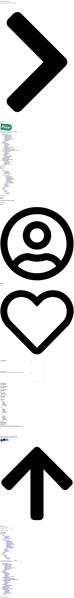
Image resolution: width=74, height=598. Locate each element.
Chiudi (6, 597)
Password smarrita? (3, 533)
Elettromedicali (6, 163)
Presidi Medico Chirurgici (6, 151)
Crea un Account (5, 526)
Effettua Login (3, 532)
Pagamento (6, 549)
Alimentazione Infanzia (8, 155)
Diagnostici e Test (7, 153)
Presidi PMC (6, 583)
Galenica (3, 142)
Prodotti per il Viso (7, 137)
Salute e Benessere (5, 160)
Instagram (8, 558)
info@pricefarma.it (3, 422)
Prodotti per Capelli (7, 135)
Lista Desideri (3, 360)
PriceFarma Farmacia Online (5, 1)
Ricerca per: (2, 131)
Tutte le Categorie (5, 563)
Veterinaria (4, 164)
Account (2, 283)
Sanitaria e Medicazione (10, 547)
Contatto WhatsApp (3, 371)
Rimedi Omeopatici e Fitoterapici (7, 159)
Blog (3, 553)
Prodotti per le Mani (7, 139)
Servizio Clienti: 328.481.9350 (5, 122)
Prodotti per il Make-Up (8, 136)
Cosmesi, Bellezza (9, 541)
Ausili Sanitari (6, 162)
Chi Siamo (4, 552)
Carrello (5, 548)
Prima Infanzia (4, 154)
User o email (2, 528)
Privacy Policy (6, 536)
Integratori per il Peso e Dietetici (9, 149)
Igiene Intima (6, 145)
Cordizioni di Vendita (7, 538)
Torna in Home (2, 202)
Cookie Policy (6, 537)
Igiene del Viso (6, 574)
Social (5, 556)
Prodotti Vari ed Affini (5, 158)
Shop (1, 204)
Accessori (6, 152)
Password (2, 530)
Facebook (8, 557)
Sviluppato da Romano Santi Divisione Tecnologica (8, 437)
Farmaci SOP (4, 141)
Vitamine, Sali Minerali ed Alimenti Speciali (11, 150)
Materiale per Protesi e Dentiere (9, 147)
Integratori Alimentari (5, 148)
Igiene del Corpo (7, 573)
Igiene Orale (6, 146)
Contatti (3, 554)
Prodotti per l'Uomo (5, 157)
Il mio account (6, 550)
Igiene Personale (5, 143)
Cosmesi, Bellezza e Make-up (7, 564)
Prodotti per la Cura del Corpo (9, 138)
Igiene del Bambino (7, 156)
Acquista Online (7, 540)
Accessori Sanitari (7, 161)
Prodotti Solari (6, 140)
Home (3, 535)
